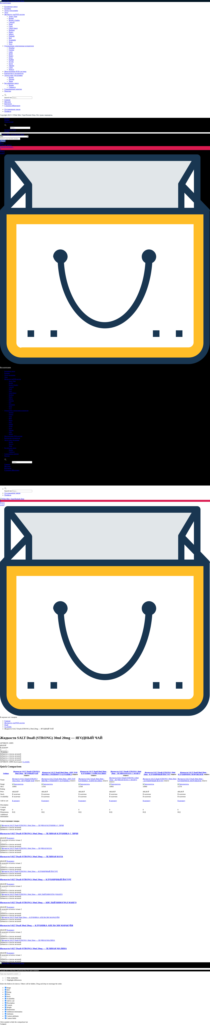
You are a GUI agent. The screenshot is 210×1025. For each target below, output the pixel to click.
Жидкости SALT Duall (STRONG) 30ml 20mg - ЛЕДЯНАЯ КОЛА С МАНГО (125, 772)
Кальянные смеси (11, 7)
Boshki (11, 18)
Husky (11, 32)
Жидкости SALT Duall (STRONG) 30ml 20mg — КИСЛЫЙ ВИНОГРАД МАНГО (38, 902)
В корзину (16, 801)
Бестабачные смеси (11, 83)
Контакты (8, 104)
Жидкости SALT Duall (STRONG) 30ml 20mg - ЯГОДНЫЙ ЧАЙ (26, 772)
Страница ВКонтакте (12, 106)
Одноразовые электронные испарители (19, 46)
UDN (11, 67)
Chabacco (12, 87)
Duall (11, 24)
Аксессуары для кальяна (13, 75)
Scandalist (12, 40)
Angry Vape (13, 16)
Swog (11, 64)
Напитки (7, 91)
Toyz (10, 44)
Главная (7, 100)
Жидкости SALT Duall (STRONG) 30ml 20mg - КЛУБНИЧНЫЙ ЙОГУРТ (159, 773)
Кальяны (7, 9)
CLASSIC (8, 727)
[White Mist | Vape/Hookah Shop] (12, 1)
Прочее (11, 79)
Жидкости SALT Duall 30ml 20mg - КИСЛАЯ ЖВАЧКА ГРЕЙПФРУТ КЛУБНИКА (59, 773)
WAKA (11, 69)
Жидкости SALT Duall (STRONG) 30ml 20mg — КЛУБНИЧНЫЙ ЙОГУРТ (35, 879)
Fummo (11, 50)
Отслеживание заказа (12, 109)
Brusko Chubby (14, 20)
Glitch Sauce (13, 28)
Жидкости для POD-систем (14, 14)
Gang (11, 26)
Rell (10, 38)
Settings (6, 773)
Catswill (11, 22)
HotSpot (12, 30)
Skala (11, 42)
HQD (11, 54)
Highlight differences (14, 980)
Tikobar (11, 66)
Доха (6, 12)
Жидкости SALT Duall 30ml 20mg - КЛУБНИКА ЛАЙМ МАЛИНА (93, 772)
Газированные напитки (13, 89)
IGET (11, 58)
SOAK (11, 62)
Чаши (11, 81)
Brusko (11, 85)
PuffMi (11, 60)
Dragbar (11, 48)
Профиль (7, 111)
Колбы (11, 77)
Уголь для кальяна (11, 10)
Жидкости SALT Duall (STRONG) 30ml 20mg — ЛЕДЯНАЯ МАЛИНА (33, 948)
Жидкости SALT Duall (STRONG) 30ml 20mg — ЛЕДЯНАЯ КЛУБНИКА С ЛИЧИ (39, 833)
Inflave (11, 34)
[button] (5, 95)
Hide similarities (12, 978)
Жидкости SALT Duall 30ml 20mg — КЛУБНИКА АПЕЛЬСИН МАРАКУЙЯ (36, 925)
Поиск (3, 141)
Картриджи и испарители (14, 73)
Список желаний (8, 122)
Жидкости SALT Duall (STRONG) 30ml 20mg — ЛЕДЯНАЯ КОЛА (31, 856)
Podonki (12, 36)
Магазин (7, 102)
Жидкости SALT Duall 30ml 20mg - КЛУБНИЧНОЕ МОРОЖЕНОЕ (192, 773)
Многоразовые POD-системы (15, 71)
